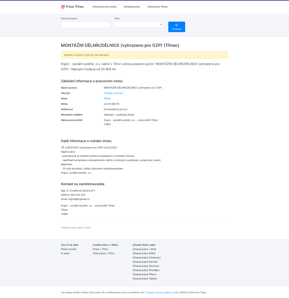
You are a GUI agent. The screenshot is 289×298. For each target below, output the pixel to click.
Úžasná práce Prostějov (146, 270)
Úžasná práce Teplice (144, 278)
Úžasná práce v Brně (144, 249)
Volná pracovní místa (104, 6)
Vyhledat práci (132, 6)
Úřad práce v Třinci (104, 253)
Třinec (107, 98)
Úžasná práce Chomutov (146, 257)
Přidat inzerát (68, 249)
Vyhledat (177, 28)
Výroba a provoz (113, 93)
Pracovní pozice (69, 18)
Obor (117, 18)
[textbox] (121, 24)
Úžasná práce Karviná (144, 261)
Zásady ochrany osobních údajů (162, 292)
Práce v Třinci (100, 249)
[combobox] (139, 24)
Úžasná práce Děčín (143, 253)
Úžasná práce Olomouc (145, 265)
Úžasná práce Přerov (144, 274)
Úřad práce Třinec (157, 6)
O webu (65, 253)
